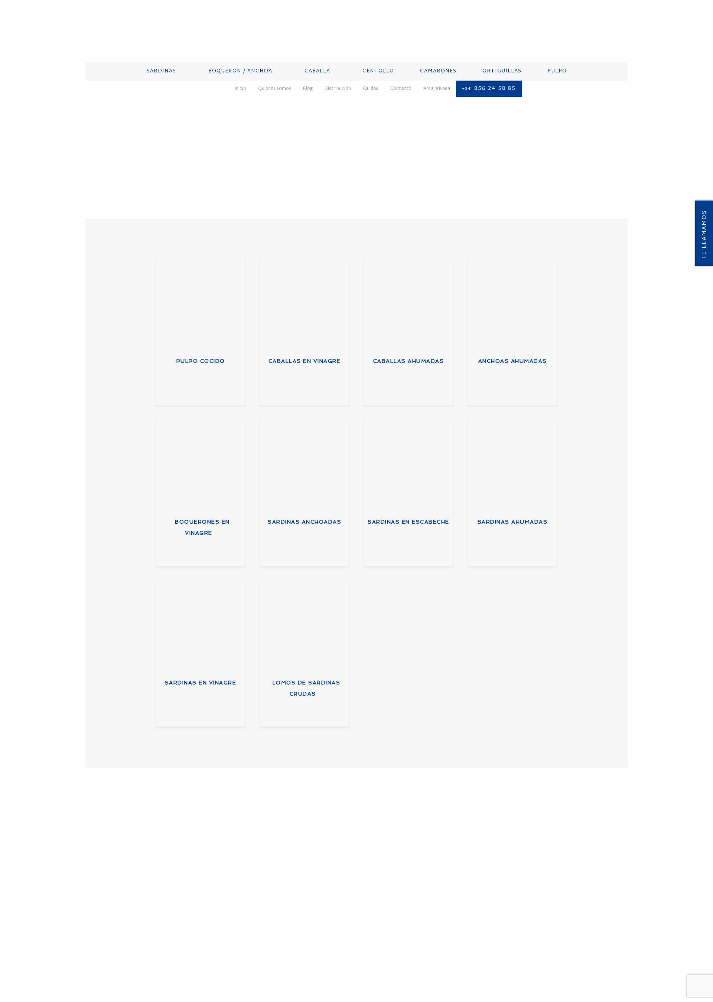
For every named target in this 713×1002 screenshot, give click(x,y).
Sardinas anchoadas (304, 522)
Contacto (236, 969)
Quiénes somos (124, 969)
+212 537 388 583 (518, 889)
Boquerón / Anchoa (294, 867)
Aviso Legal (268, 969)
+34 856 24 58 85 (400, 889)
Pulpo (273, 916)
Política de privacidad (316, 969)
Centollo (278, 887)
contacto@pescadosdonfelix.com (419, 898)
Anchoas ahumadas (512, 361)
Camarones (280, 896)
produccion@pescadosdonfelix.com (539, 898)
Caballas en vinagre (304, 361)
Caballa (276, 877)
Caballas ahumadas (408, 361)
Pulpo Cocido (200, 361)
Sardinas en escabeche (408, 522)
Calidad (210, 969)
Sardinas (277, 858)
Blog (154, 969)
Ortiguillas (282, 906)
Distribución (180, 969)
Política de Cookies (374, 969)
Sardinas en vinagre (201, 683)
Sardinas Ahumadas (513, 522)
